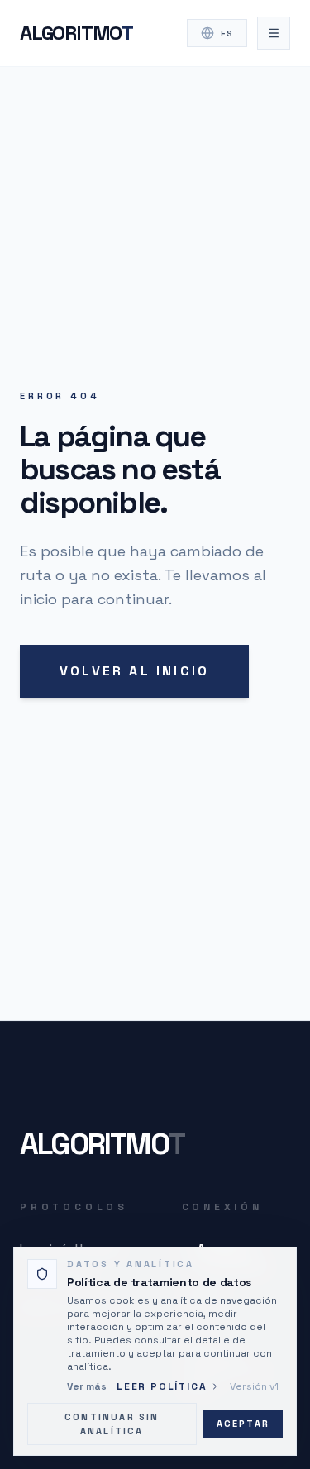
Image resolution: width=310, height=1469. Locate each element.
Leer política (162, 1386)
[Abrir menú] (273, 33)
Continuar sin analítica (112, 1424)
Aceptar (243, 1423)
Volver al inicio (134, 671)
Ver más (87, 1386)
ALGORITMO (76, 32)
